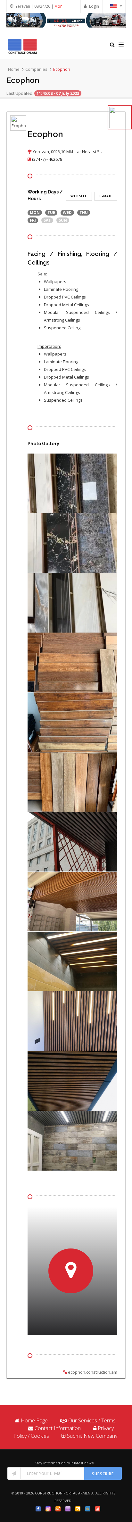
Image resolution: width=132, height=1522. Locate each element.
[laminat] (72, 663)
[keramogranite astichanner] (72, 484)
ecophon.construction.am (92, 1372)
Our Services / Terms (92, 1420)
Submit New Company (92, 1435)
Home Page (34, 1420)
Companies (36, 69)
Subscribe (103, 1474)
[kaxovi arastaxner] (72, 843)
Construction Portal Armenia (64, 1493)
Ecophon (61, 69)
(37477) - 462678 (47, 159)
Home (14, 69)
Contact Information (58, 1428)
